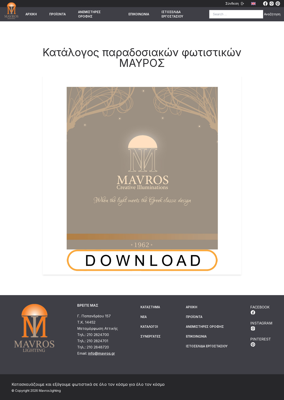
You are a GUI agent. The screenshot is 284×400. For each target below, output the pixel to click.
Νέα (143, 317)
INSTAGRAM (261, 323)
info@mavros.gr (101, 353)
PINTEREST (260, 339)
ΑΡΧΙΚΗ (31, 14)
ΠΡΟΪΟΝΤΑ (57, 14)
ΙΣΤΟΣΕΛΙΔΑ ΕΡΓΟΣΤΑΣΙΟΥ (172, 14)
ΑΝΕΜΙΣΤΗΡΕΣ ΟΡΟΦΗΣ (89, 14)
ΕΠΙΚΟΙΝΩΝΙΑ (138, 14)
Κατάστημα (150, 307)
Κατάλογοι (149, 326)
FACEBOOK (260, 307)
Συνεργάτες (150, 336)
